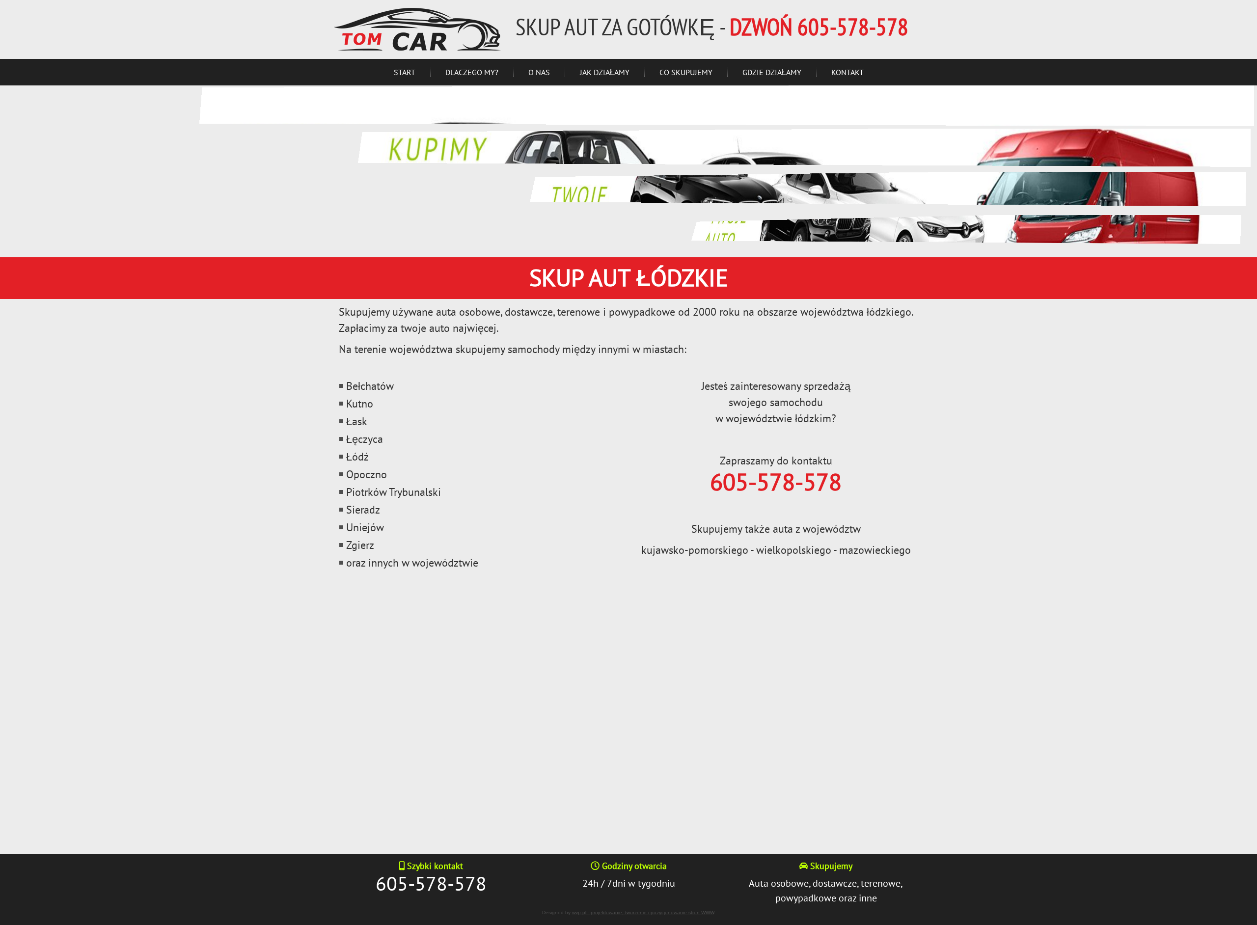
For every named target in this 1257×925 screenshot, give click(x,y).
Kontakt (847, 72)
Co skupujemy (685, 72)
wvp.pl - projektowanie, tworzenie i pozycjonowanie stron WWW (643, 912)
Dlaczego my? (471, 72)
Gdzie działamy (771, 72)
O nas (539, 72)
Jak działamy (604, 72)
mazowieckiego (875, 550)
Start (404, 72)
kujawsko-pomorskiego (694, 550)
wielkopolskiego (793, 550)
